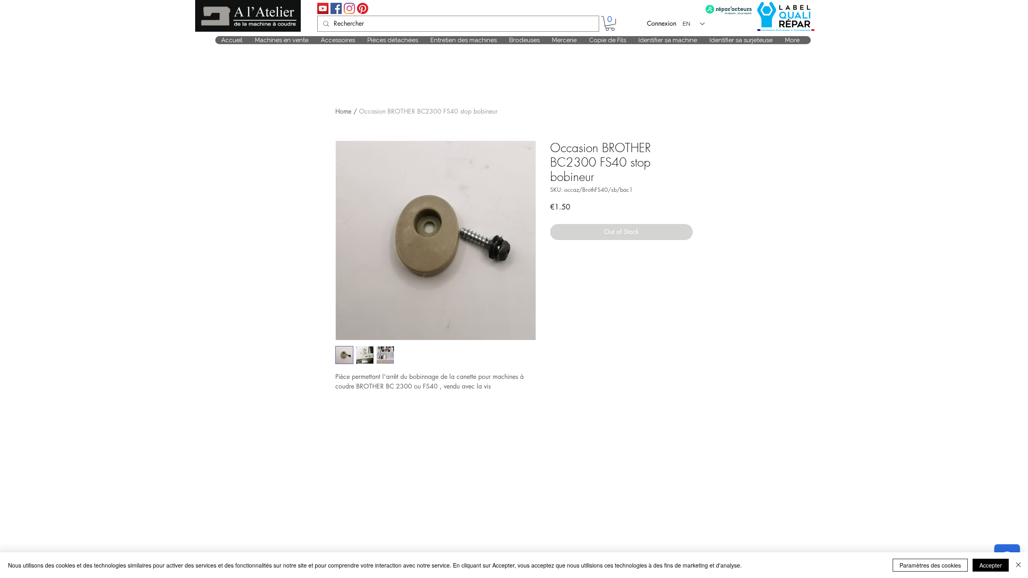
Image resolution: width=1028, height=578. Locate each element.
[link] (610, 23)
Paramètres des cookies (930, 565)
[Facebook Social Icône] (336, 8)
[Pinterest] (362, 8)
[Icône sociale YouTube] (322, 8)
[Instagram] (349, 8)
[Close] (1018, 565)
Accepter (990, 565)
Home (343, 111)
